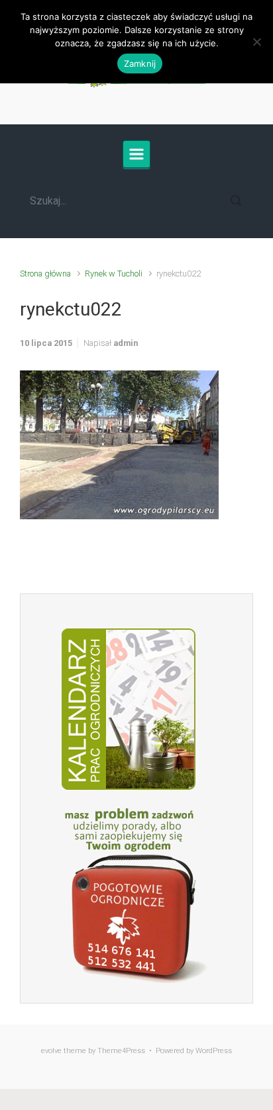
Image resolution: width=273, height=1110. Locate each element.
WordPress (213, 1050)
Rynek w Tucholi (113, 273)
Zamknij (140, 63)
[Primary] (136, 154)
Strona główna (45, 273)
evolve (51, 1050)
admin (125, 343)
